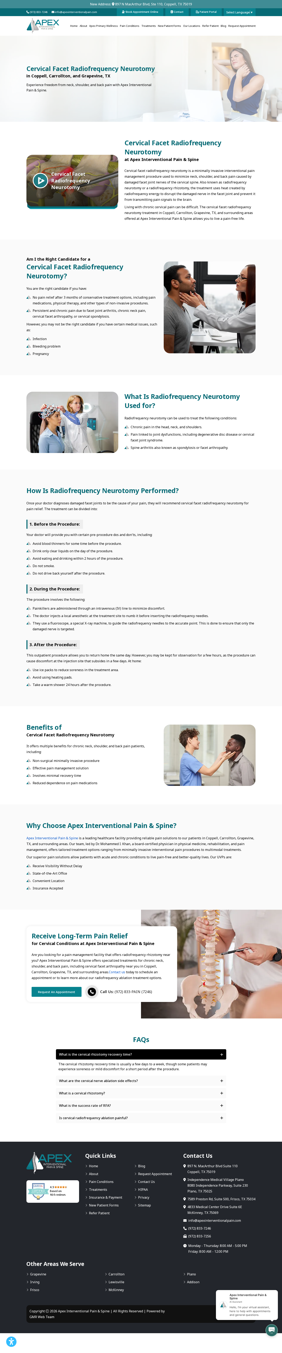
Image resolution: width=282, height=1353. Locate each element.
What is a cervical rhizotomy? (82, 1093)
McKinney (116, 1290)
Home (74, 26)
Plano (191, 1274)
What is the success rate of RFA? (85, 1105)
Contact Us (146, 1181)
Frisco (34, 1290)
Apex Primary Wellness (103, 26)
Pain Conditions (129, 26)
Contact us (117, 972)
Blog (223, 26)
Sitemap (144, 1205)
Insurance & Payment (105, 1197)
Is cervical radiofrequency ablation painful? (93, 1118)
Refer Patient (210, 26)
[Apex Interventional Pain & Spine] (42, 26)
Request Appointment (242, 26)
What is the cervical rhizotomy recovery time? (95, 1054)
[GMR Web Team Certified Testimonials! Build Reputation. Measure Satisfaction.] (52, 1191)
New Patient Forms (169, 26)
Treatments (148, 26)
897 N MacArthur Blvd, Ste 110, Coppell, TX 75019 (153, 4)
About (83, 26)
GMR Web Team (42, 1317)
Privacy (143, 1197)
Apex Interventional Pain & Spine (52, 838)
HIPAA (143, 1189)
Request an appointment (56, 992)
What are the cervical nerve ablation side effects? (98, 1081)
